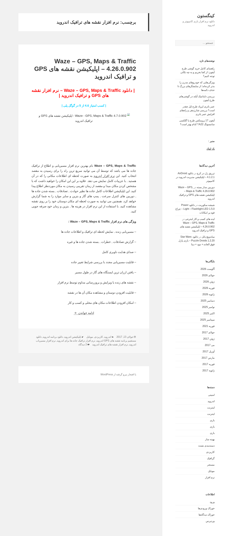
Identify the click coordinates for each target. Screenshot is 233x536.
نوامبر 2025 (208, 307)
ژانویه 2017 (208, 370)
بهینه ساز (210, 439)
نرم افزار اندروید (104, 176)
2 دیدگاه (82, 344)
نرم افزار (210, 477)
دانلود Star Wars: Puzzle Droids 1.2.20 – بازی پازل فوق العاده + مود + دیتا (196, 240)
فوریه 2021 (208, 326)
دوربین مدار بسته (206, 187)
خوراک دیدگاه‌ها (207, 514)
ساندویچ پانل (208, 236)
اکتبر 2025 (209, 313)
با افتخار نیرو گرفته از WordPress (118, 374)
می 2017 (210, 345)
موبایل (211, 471)
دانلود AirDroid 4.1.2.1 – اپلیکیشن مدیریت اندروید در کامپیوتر (195, 177)
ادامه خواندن (84, 313)
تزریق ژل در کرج (206, 173)
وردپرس (210, 521)
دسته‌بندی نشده (206, 445)
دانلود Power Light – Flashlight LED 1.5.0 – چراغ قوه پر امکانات (195, 209)
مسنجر (211, 464)
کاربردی (210, 452)
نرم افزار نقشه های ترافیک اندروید (110, 344)
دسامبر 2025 (208, 300)
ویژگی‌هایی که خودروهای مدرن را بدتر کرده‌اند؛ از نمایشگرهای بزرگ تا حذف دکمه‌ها (196, 86)
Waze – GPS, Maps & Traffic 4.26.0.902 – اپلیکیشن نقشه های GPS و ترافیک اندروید (197, 226)
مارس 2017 (208, 357)
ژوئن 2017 (209, 338)
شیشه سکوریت (206, 205)
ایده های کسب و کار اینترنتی (200, 219)
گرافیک (211, 458)
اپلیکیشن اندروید (72, 336)
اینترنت (211, 407)
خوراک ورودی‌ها (206, 508)
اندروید (211, 401)
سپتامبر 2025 (207, 319)
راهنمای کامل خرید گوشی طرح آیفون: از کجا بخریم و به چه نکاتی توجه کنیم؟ (197, 72)
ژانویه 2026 (208, 294)
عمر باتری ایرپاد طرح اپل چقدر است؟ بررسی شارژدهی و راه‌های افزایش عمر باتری (197, 110)
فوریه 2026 (208, 288)
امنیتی (211, 395)
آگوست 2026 (208, 269)
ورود (212, 502)
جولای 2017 (208, 332)
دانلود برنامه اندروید (53, 336)
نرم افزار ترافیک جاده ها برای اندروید (76, 340)
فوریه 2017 (208, 364)
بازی (212, 420)
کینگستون (206, 15)
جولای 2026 (208, 275)
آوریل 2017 (209, 351)
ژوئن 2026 (209, 281)
